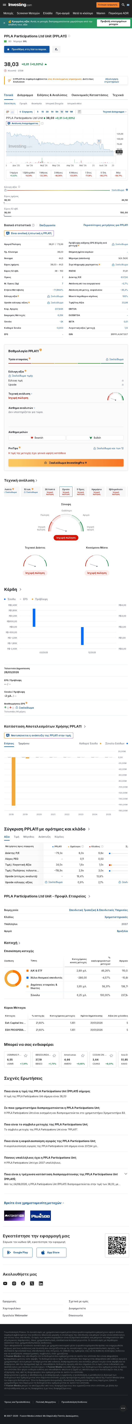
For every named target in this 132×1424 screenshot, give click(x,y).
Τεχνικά (118, 95)
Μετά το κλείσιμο (83, 13)
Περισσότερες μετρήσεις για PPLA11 (106, 225)
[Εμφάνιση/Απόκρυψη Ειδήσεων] (79, 112)
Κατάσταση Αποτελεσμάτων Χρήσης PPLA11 (42, 726)
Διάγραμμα (25, 95)
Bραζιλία (122, 931)
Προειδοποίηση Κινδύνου (74, 1402)
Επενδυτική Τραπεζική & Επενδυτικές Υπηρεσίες (98, 910)
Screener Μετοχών (28, 13)
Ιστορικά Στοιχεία (54, 103)
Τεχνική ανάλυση (19, 480)
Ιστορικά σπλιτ (74, 103)
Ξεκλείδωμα (118, 190)
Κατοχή (10, 943)
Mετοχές (8, 13)
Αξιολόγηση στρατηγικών (111, 80)
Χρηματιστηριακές (116, 917)
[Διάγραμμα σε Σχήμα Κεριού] (7, 112)
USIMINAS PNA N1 (16, 1055)
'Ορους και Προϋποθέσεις (17, 1402)
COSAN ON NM (100, 1055)
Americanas (70, 1055)
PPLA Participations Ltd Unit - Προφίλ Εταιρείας (45, 896)
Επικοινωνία (76, 1315)
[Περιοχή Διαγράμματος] (12, 112)
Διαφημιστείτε (77, 1308)
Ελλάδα (47, 13)
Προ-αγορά (62, 13)
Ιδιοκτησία (36, 103)
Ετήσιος (9, 743)
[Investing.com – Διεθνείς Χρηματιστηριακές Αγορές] (20, 5)
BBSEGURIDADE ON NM (47, 1055)
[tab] (10, 492)
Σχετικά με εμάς (78, 1301)
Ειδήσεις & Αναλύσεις (52, 95)
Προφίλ (23, 103)
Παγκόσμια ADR (119, 13)
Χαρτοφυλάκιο (12, 1308)
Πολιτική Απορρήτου (46, 1402)
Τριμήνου (23, 743)
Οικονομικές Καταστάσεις (90, 95)
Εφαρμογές (9, 1301)
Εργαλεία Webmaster (15, 1315)
